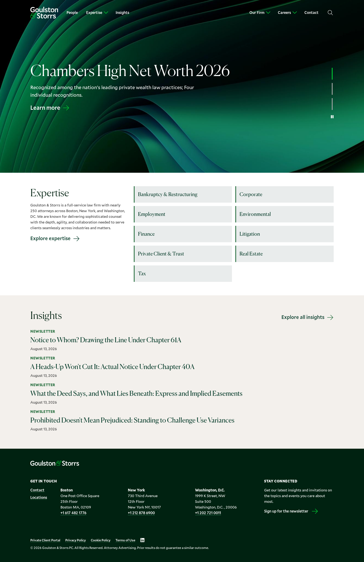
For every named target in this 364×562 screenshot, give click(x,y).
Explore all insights (302, 317)
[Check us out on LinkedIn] (142, 540)
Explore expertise (50, 238)
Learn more (45, 111)
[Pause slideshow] (332, 116)
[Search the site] (330, 12)
